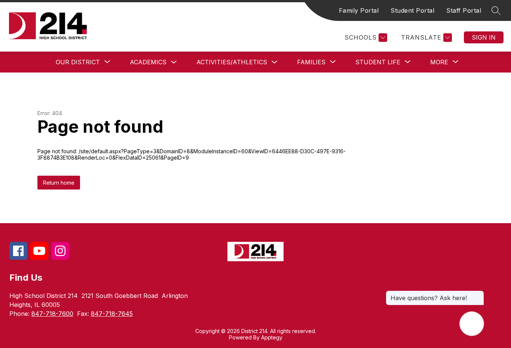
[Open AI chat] (471, 323)
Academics (148, 62)
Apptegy (271, 337)
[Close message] (478, 294)
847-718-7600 (52, 313)
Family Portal (359, 10)
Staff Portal (463, 10)
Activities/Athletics (231, 62)
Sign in (484, 37)
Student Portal (412, 10)
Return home (58, 182)
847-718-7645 (112, 313)
